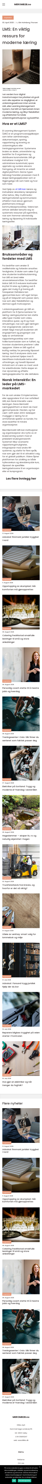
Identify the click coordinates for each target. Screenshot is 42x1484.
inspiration (8, 18)
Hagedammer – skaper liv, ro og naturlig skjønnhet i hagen (19, 837)
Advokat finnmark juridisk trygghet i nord (20, 539)
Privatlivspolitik (24, 1481)
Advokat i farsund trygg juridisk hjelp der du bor (18, 985)
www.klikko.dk (23, 1440)
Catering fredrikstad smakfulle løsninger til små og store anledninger (18, 639)
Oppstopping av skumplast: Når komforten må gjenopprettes (19, 588)
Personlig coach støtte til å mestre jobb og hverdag (20, 690)
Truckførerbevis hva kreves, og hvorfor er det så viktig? (18, 886)
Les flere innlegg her (21, 479)
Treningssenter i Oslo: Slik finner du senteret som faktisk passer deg (20, 739)
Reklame (21, 1459)
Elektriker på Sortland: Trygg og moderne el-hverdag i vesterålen (19, 788)
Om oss (21, 1463)
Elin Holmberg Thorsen (28, 22)
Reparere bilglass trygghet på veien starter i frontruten (21, 1034)
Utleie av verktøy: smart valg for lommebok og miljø (19, 936)
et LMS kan (20, 189)
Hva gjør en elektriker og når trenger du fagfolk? (17, 1083)
